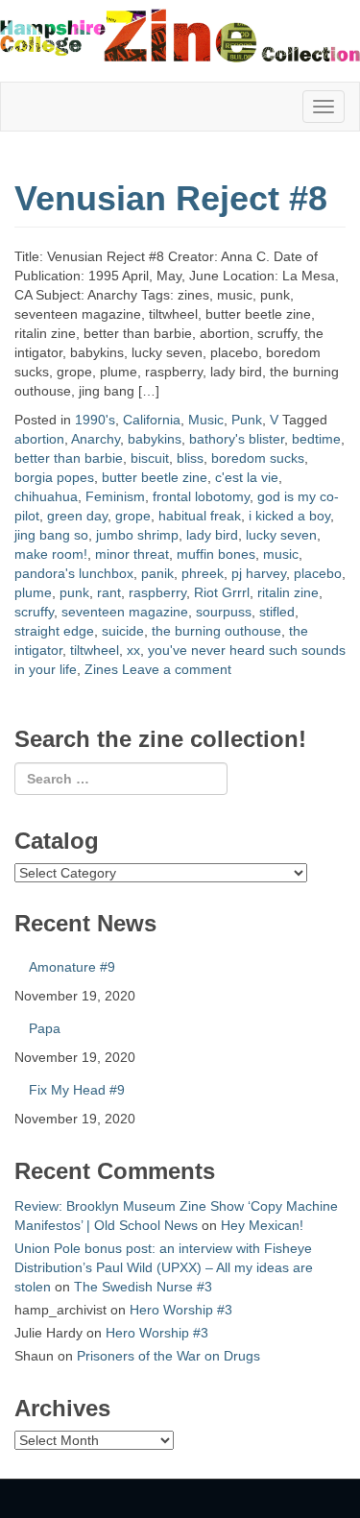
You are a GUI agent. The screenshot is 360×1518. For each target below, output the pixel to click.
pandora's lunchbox (73, 573)
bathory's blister (236, 438)
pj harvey (258, 573)
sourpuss (224, 611)
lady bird (212, 534)
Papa (44, 1028)
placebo (318, 573)
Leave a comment (176, 669)
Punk (246, 419)
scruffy (34, 611)
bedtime (316, 438)
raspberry (157, 592)
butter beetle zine (154, 477)
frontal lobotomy (201, 496)
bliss (190, 458)
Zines (101, 669)
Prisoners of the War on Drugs (168, 1355)
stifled (277, 611)
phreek (202, 573)
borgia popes (54, 477)
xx (133, 650)
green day (77, 515)
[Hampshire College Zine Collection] (180, 34)
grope (133, 515)
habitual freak (199, 515)
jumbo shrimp (137, 534)
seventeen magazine (124, 611)
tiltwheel (94, 650)
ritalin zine (288, 592)
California (151, 419)
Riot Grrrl (222, 592)
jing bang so (51, 534)
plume (33, 592)
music (281, 554)
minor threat (132, 554)
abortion (39, 438)
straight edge (54, 631)
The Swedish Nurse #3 (143, 1286)
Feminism (115, 496)
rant (109, 592)
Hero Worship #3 (181, 1309)
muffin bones (216, 554)
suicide (123, 631)
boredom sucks (257, 458)
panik (157, 573)
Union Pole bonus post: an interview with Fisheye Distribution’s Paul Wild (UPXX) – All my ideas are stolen (163, 1267)
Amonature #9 (72, 967)
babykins (154, 438)
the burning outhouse (216, 631)
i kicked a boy (289, 515)
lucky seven (281, 534)
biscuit (150, 458)
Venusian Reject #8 (170, 198)
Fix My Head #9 (77, 1089)
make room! (50, 554)
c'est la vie (246, 477)
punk (74, 592)
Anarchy (95, 438)
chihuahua (46, 496)
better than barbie (68, 458)
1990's (95, 419)
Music (206, 419)
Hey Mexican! (262, 1225)
